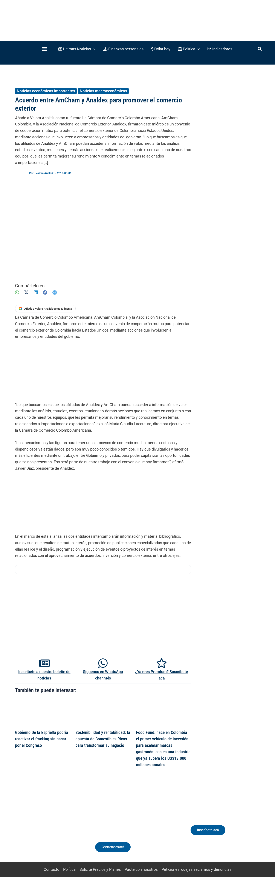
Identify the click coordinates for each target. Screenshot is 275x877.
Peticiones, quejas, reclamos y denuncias (196, 869)
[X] (26, 292)
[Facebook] (45, 292)
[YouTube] (54, 827)
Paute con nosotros (141, 869)
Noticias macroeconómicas (103, 91)
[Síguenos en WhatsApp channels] (103, 663)
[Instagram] (38, 827)
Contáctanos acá (113, 847)
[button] (76, 49)
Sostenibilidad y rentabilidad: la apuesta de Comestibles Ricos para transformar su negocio (102, 739)
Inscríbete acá (208, 830)
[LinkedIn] (36, 292)
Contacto (51, 869)
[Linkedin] (30, 827)
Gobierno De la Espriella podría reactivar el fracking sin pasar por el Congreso (41, 739)
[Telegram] (54, 292)
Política (69, 869)
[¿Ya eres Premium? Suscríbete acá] (161, 663)
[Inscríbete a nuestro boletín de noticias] (44, 663)
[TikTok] (46, 827)
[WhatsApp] (17, 292)
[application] (93, 49)
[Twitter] (22, 827)
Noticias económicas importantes (46, 91)
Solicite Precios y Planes (100, 869)
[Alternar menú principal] (44, 49)
